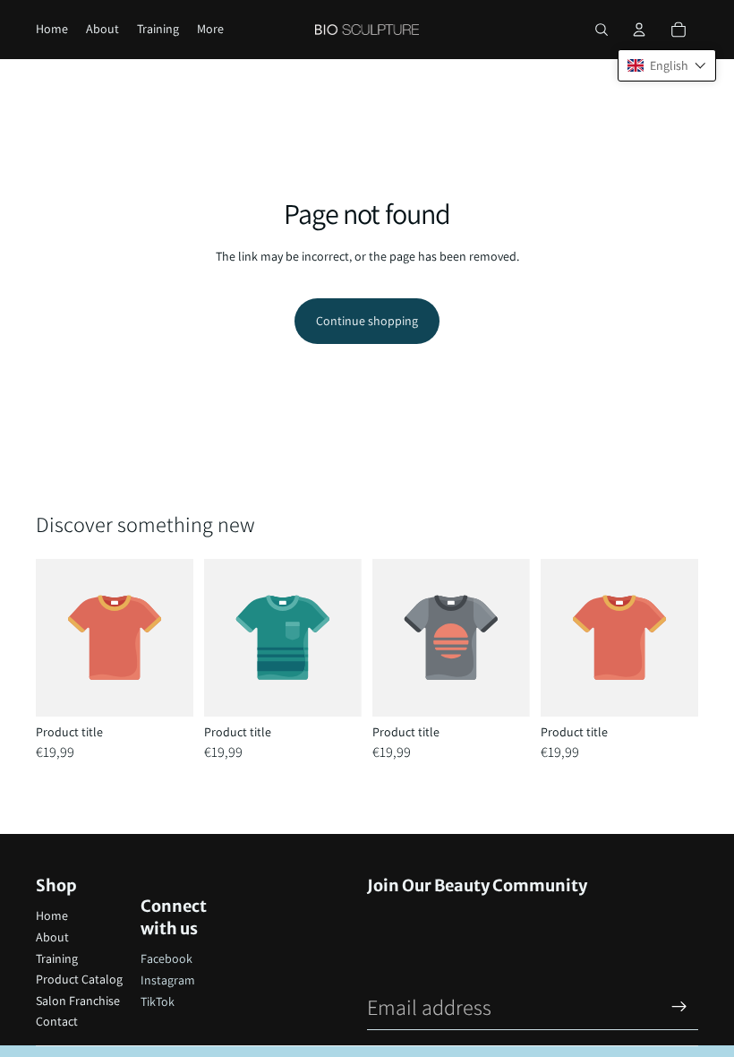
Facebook (166, 958)
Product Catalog (79, 979)
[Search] (601, 29)
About (52, 937)
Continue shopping (367, 321)
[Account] (639, 29)
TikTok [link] (158, 1001)
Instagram (168, 980)
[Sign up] (679, 1007)
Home (52, 915)
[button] (667, 65)
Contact (57, 1021)
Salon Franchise (78, 1001)
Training (57, 958)
